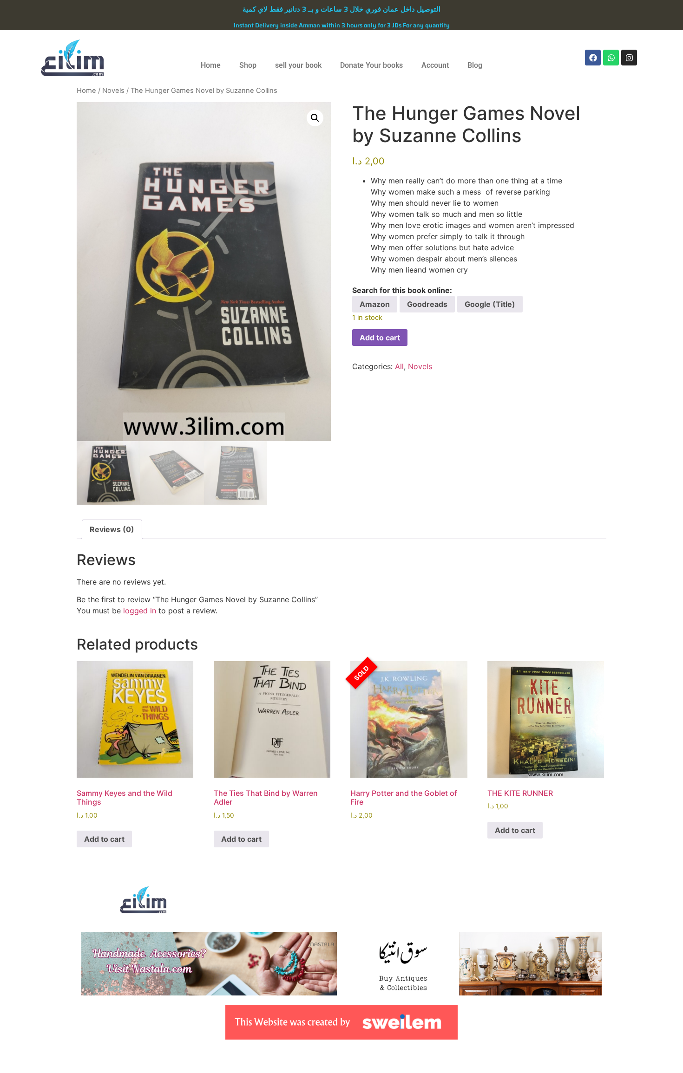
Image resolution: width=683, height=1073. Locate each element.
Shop (247, 65)
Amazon (375, 304)
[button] (315, 118)
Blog (474, 65)
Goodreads (427, 304)
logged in (139, 610)
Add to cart (380, 337)
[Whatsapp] (611, 57)
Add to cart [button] (104, 839)
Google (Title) (490, 304)
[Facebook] (593, 57)
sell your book (298, 65)
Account (435, 65)
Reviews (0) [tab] (112, 529)
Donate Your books (371, 65)
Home (211, 65)
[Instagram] (629, 57)
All (399, 366)
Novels (113, 90)
